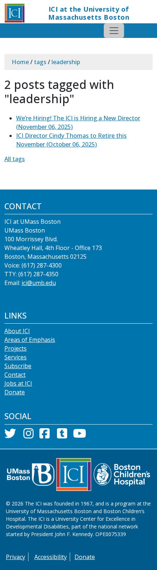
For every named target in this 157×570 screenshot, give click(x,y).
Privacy (15, 557)
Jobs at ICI (18, 383)
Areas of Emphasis (29, 340)
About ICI (17, 331)
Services (15, 357)
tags (40, 62)
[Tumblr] (62, 436)
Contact (15, 375)
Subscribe (17, 366)
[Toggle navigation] (114, 30)
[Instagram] (28, 436)
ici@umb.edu (39, 283)
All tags (14, 159)
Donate (14, 392)
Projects (15, 348)
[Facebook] (44, 436)
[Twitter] (10, 436)
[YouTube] (79, 436)
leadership (65, 62)
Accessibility (50, 557)
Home (20, 62)
